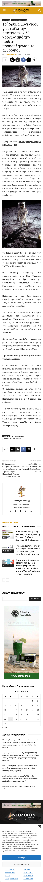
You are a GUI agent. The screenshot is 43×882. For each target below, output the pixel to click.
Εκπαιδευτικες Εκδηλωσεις (19, 20)
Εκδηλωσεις (6, 20)
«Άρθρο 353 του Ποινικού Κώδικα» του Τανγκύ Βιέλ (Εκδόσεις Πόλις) (31, 468)
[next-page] (7, 579)
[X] (28, 59)
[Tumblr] (22, 511)
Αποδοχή (21, 857)
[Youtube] (32, 511)
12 (16, 710)
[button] (39, 826)
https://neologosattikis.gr (21, 504)
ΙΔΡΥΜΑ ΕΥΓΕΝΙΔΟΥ (18, 436)
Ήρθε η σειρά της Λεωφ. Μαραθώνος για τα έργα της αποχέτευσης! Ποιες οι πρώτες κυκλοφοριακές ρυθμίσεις (19, 768)
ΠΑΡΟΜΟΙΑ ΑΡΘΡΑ (10, 523)
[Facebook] (23, 59)
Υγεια (4, 537)
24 (5, 719)
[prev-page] (3, 579)
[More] (34, 59)
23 (38, 714)
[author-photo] (21, 497)
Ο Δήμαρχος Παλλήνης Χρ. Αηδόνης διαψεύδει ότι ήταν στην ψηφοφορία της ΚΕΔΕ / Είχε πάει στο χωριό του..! (20, 778)
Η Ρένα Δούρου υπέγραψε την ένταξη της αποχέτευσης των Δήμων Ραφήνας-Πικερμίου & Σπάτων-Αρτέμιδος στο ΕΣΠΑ (11, 470)
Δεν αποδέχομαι (21, 864)
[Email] (12, 59)
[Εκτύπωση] (17, 59)
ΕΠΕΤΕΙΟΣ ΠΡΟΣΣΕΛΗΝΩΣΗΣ (12, 439)
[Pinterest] (17, 511)
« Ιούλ (4, 727)
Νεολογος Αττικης (11, 54)
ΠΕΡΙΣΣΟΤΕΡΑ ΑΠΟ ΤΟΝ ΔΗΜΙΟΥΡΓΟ (18, 526)
